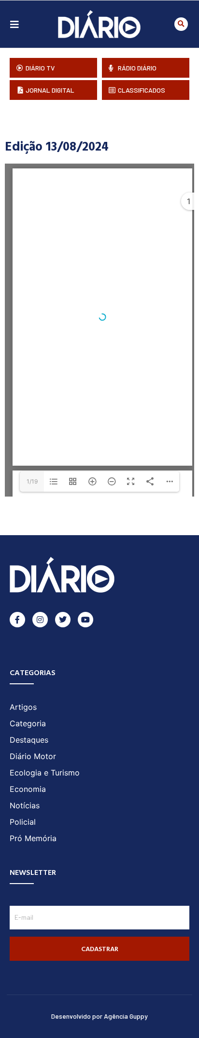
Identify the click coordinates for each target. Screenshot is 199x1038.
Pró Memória (33, 838)
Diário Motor (33, 756)
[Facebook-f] (17, 619)
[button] (181, 24)
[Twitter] (63, 619)
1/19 (32, 481)
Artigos (23, 707)
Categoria (28, 723)
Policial (23, 822)
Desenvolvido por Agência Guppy (99, 1016)
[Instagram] (40, 619)
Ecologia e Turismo (45, 772)
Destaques (29, 740)
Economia (28, 789)
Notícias (25, 805)
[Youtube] (85, 619)
